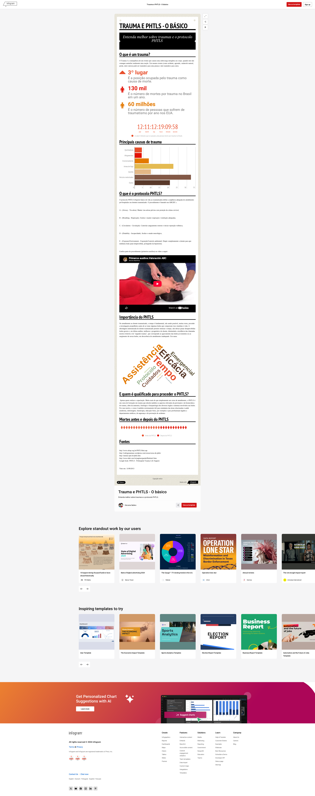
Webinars (218, 747)
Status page (219, 761)
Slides (164, 758)
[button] (157, 136)
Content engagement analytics (184, 753)
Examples (218, 744)
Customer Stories (221, 741)
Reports (164, 741)
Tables (164, 754)
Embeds (182, 741)
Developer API (220, 758)
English (71, 779)
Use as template (294, 4)
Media (199, 737)
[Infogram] (10, 4)
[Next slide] (87, 588)
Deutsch (77, 779)
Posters (164, 761)
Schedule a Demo (221, 754)
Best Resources (220, 751)
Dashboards (166, 744)
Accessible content (186, 747)
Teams (199, 758)
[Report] (205, 27)
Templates (183, 773)
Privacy (80, 747)
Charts (164, 751)
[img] (138, 149)
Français (98, 779)
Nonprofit (200, 751)
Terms (71, 747)
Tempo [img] (165, 368)
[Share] (205, 21)
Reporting (200, 744)
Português (84, 779)
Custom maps (184, 766)
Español (91, 779)
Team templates (185, 759)
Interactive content (186, 737)
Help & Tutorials (220, 737)
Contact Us (73, 774)
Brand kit (182, 744)
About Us (236, 737)
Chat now (84, 774)
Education (200, 754)
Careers (235, 741)
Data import (183, 762)
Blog (234, 744)
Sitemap (218, 765)
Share (122, 482)
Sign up (307, 5)
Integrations (184, 769)
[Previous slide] (81, 588)
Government (201, 747)
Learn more (85, 709)
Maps (164, 747)
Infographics (166, 737)
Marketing (200, 741)
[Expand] (205, 16)
